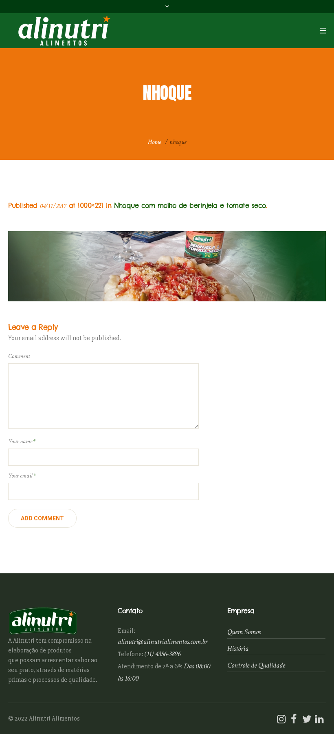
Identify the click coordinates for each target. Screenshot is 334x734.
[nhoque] (167, 266)
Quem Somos (244, 632)
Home (154, 142)
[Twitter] (306, 719)
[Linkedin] (319, 719)
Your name (21, 441)
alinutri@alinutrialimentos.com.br (162, 641)
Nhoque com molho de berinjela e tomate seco (190, 205)
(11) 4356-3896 (162, 654)
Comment (19, 356)
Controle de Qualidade (256, 665)
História (237, 648)
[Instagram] (281, 719)
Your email (22, 476)
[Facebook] (293, 719)
